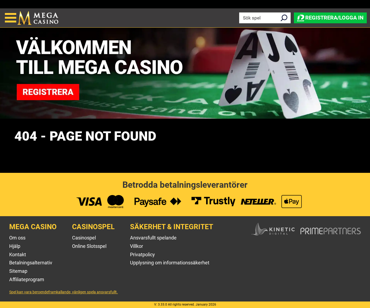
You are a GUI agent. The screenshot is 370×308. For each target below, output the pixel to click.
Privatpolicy (142, 254)
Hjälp (14, 246)
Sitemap (18, 271)
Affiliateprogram (26, 279)
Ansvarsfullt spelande (153, 238)
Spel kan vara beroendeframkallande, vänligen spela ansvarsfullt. (63, 292)
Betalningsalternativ (30, 262)
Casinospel (84, 238)
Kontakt (17, 254)
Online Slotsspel (89, 246)
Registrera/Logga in (334, 17)
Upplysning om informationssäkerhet (169, 262)
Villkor (136, 246)
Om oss (17, 238)
